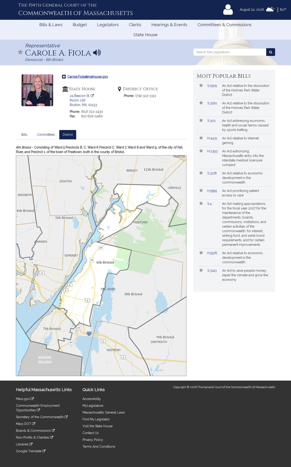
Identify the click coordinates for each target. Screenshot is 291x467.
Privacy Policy (93, 440)
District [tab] (68, 134)
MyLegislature (93, 405)
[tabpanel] (101, 260)
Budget (80, 24)
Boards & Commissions (34, 430)
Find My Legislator (96, 419)
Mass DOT (24, 424)
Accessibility (92, 399)
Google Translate (29, 451)
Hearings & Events (169, 24)
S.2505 (212, 86)
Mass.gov (23, 399)
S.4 (210, 204)
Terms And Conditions (99, 446)
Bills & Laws (51, 24)
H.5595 (212, 191)
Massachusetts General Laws (104, 412)
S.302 (211, 121)
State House (145, 34)
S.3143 (212, 270)
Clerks (135, 24)
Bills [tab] (24, 134)
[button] (20, 52)
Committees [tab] (46, 134)
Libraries (22, 444)
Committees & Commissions (225, 24)
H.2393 (212, 151)
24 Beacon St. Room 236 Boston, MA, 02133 (83, 100)
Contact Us (91, 433)
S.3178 (212, 173)
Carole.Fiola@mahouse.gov (88, 76)
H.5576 (212, 253)
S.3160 (212, 103)
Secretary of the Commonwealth (40, 417)
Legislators (108, 24)
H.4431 (212, 138)
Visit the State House (98, 426)
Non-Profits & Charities (33, 437)
